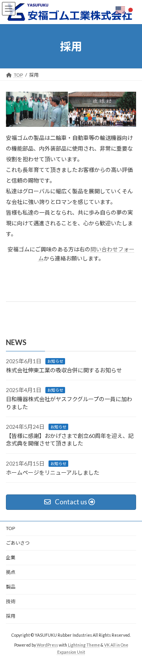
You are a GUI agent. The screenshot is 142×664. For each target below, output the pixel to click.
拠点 (10, 572)
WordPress (47, 645)
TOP (10, 528)
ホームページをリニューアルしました (52, 472)
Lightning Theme (84, 645)
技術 (10, 601)
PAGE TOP (130, 636)
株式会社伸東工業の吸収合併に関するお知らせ (64, 370)
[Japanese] (131, 9)
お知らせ (55, 361)
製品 (10, 587)
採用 (10, 616)
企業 (10, 557)
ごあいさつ (18, 543)
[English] (121, 9)
